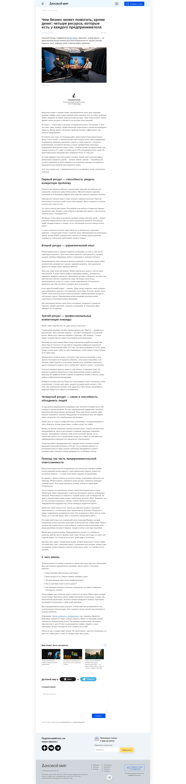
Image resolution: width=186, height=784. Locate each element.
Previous (102, 645)
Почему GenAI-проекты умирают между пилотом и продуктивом (50, 662)
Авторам (95, 769)
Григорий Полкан (74, 100)
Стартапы (107, 771)
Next (105, 645)
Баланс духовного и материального (66, 616)
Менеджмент (108, 765)
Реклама (95, 767)
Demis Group (72, 38)
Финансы (107, 769)
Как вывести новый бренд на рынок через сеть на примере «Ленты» (72, 662)
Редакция (96, 765)
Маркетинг (107, 767)
